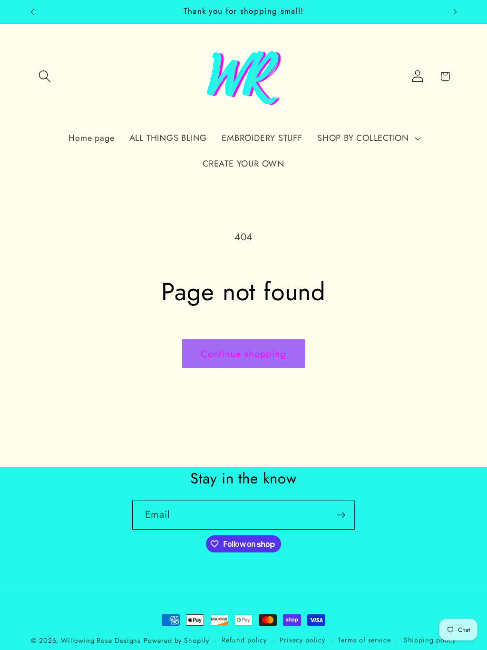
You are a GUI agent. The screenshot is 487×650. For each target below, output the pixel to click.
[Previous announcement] (32, 11)
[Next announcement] (455, 11)
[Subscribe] (340, 515)
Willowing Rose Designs (101, 640)
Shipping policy (430, 640)
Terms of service (364, 640)
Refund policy (244, 640)
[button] (44, 76)
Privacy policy (302, 640)
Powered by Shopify (176, 640)
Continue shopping (243, 353)
